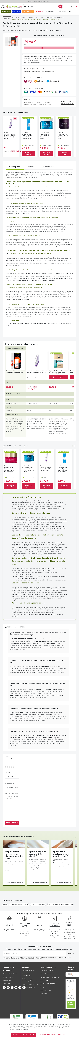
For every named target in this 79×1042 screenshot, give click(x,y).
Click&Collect (45, 980)
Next (75, 113)
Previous (72, 113)
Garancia (44, 172)
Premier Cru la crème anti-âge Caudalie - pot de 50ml (63, 136)
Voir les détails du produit (54, 30)
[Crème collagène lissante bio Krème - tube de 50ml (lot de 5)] (37, 360)
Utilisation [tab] (32, 167)
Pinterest (23, 987)
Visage (30, 17)
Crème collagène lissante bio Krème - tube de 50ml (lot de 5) (10, 136)
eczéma (44, 596)
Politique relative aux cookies (19, 1029)
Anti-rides (39, 17)
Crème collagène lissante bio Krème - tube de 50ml (46, 469)
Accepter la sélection (23, 1034)
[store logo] (14, 6)
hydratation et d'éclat (14, 265)
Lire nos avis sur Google (70, 1004)
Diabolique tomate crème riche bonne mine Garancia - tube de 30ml (15, 372)
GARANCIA (41, 30)
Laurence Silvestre (58, 859)
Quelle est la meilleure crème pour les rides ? (61, 854)
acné (39, 596)
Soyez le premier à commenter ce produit (17, 30)
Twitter (12, 987)
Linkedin (19, 987)
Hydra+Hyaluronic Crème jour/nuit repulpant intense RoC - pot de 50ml (57, 372)
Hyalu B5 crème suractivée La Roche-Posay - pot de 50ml (46, 136)
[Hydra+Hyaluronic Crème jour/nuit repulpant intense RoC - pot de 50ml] (58, 360)
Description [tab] (14, 167)
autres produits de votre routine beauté (27, 278)
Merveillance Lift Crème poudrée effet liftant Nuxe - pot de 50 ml (10, 469)
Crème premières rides (54, 17)
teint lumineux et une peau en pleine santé (30, 720)
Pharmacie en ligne (18, 17)
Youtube (15, 987)
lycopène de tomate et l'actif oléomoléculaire (39, 668)
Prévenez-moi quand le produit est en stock (49, 35)
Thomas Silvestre (33, 859)
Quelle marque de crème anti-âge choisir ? (37, 854)
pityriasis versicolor (58, 596)
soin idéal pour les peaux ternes (31, 231)
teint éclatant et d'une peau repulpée (33, 697)
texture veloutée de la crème (17, 239)
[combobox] (43, 6)
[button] (16, 37)
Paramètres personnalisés (52, 1034)
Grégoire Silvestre (9, 861)
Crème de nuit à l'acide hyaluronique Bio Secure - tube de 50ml (28, 136)
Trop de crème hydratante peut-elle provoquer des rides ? (14, 855)
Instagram (8, 987)
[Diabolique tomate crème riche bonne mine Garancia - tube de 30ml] (15, 360)
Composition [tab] (49, 167)
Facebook (4, 987)
